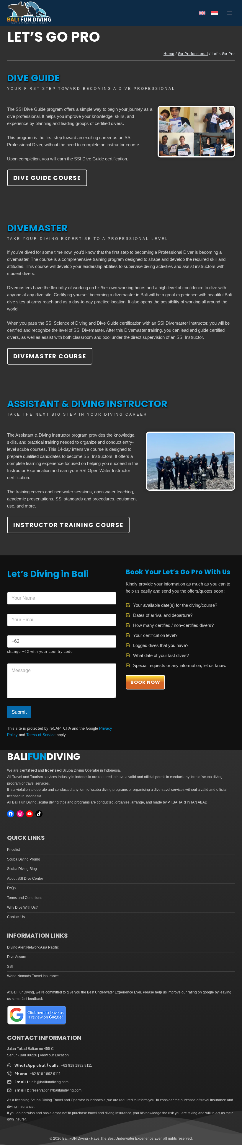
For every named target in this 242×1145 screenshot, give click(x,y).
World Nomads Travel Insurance (33, 976)
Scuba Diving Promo (23, 859)
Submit (19, 712)
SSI (10, 967)
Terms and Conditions (24, 898)
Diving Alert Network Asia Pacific (33, 947)
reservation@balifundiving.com (56, 1090)
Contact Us (16, 917)
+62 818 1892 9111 (76, 1065)
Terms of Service (40, 735)
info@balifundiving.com (49, 1082)
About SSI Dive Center (25, 878)
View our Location (54, 1055)
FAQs (11, 888)
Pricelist (13, 850)
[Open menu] (229, 13)
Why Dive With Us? (22, 907)
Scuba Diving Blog (22, 869)
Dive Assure (16, 957)
